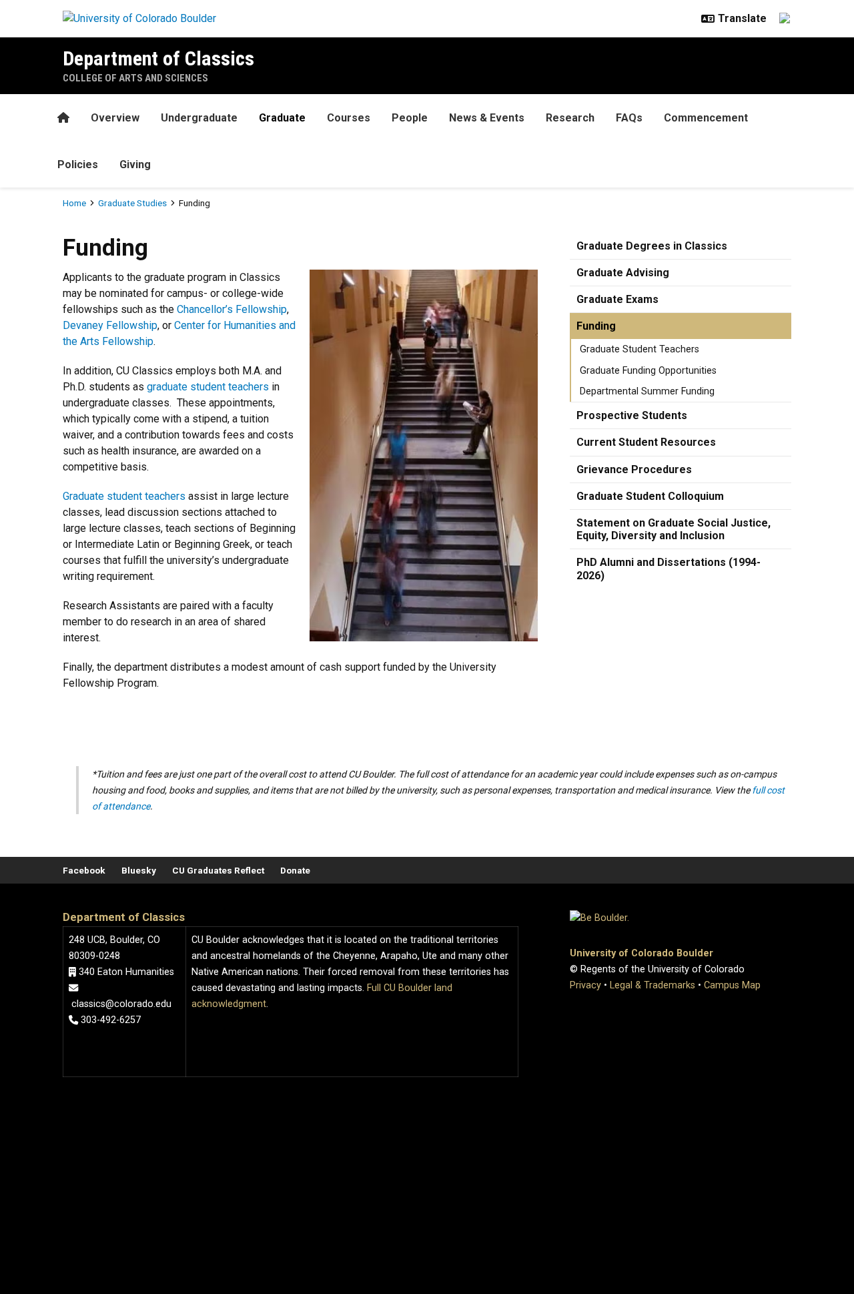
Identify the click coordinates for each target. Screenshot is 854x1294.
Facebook (84, 870)
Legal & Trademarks (652, 985)
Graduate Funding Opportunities (648, 370)
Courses (348, 117)
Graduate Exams (617, 299)
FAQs (629, 117)
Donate (295, 870)
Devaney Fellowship (110, 325)
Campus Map (732, 985)
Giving (135, 164)
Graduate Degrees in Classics (651, 246)
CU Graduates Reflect (218, 870)
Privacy (585, 985)
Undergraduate (199, 117)
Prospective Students (631, 415)
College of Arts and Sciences (135, 78)
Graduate (282, 117)
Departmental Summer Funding (647, 391)
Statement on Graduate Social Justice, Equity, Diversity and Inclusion (673, 529)
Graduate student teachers (124, 496)
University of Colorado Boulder (641, 953)
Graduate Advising (622, 272)
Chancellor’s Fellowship (232, 309)
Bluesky (138, 870)
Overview (115, 117)
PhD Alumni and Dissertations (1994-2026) (668, 568)
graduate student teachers (208, 386)
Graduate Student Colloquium (650, 496)
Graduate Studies (132, 203)
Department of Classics (158, 58)
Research (570, 117)
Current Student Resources (646, 442)
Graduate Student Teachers (639, 349)
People (410, 117)
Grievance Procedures (634, 469)
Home (74, 203)
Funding (596, 326)
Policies (77, 164)
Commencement (706, 117)
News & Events (486, 117)
